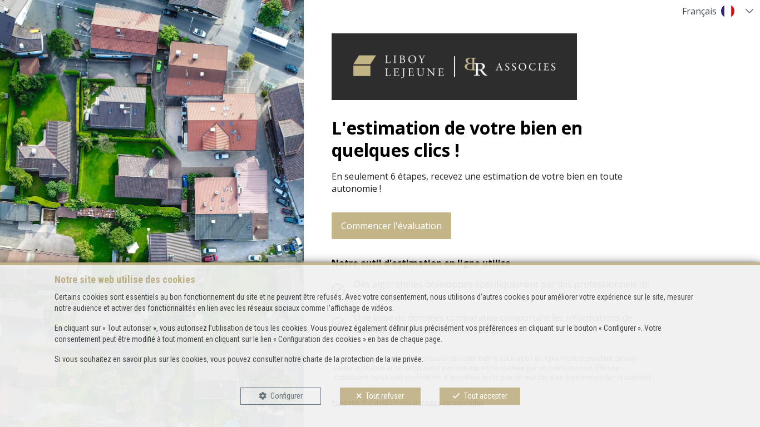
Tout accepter (485, 395)
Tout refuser (385, 395)
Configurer (286, 395)
